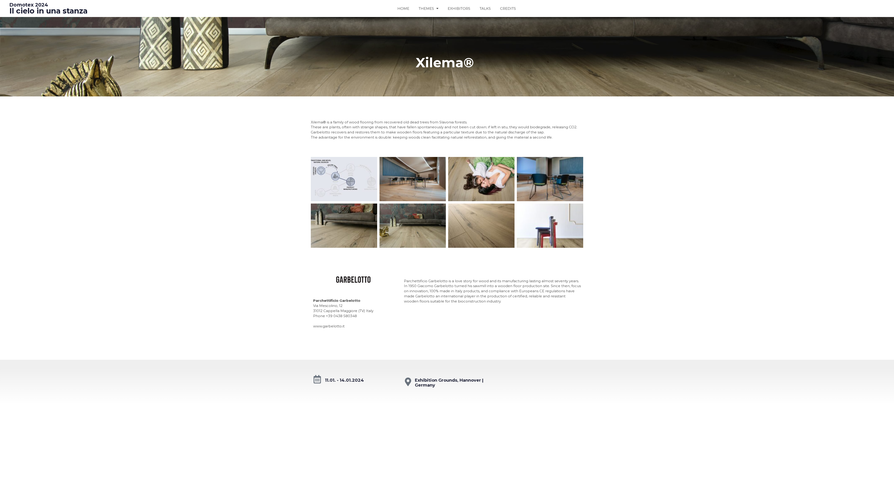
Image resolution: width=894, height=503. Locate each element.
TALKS (485, 8)
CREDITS (508, 8)
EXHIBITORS (459, 8)
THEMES (426, 8)
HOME (403, 8)
